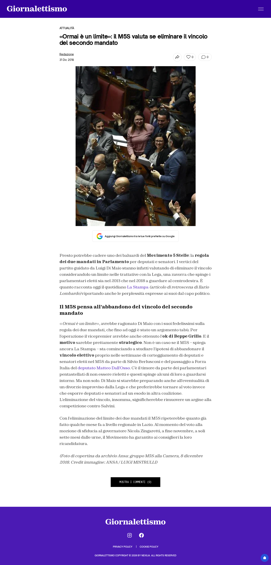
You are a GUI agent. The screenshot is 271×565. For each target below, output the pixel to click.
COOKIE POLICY (149, 546)
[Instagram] (130, 535)
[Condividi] (177, 57)
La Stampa (138, 287)
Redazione (67, 54)
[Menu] (261, 9)
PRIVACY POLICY (123, 546)
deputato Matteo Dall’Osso (104, 367)
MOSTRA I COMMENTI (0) (135, 482)
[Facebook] (141, 535)
